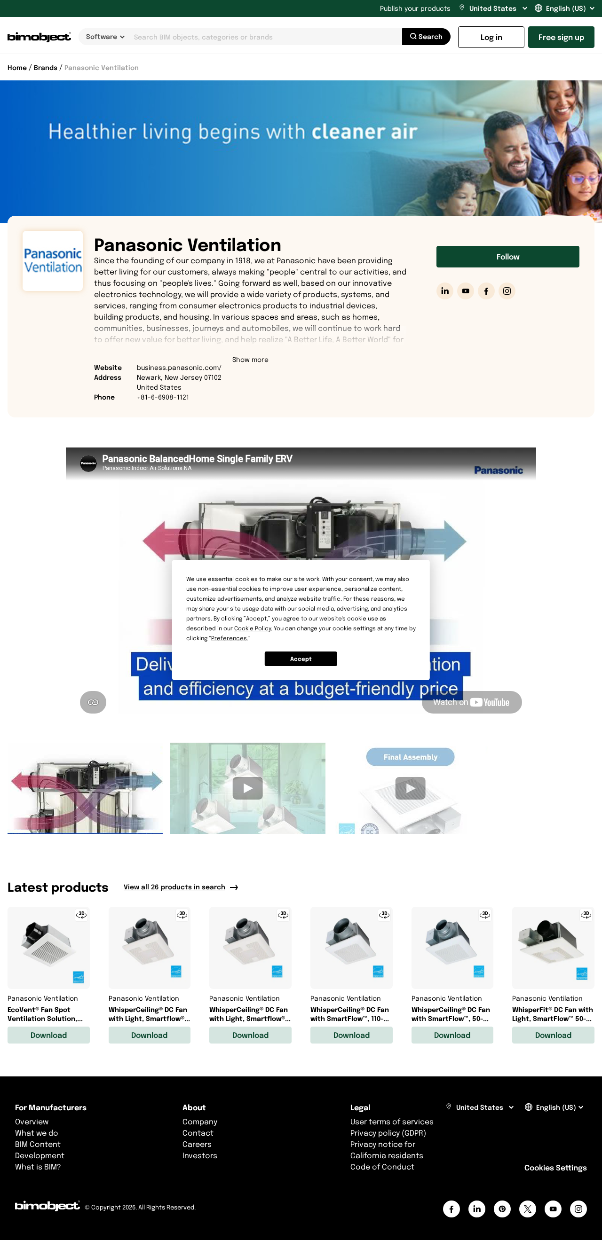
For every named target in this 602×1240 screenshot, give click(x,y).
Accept (301, 659)
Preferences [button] (229, 638)
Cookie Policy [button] (252, 628)
